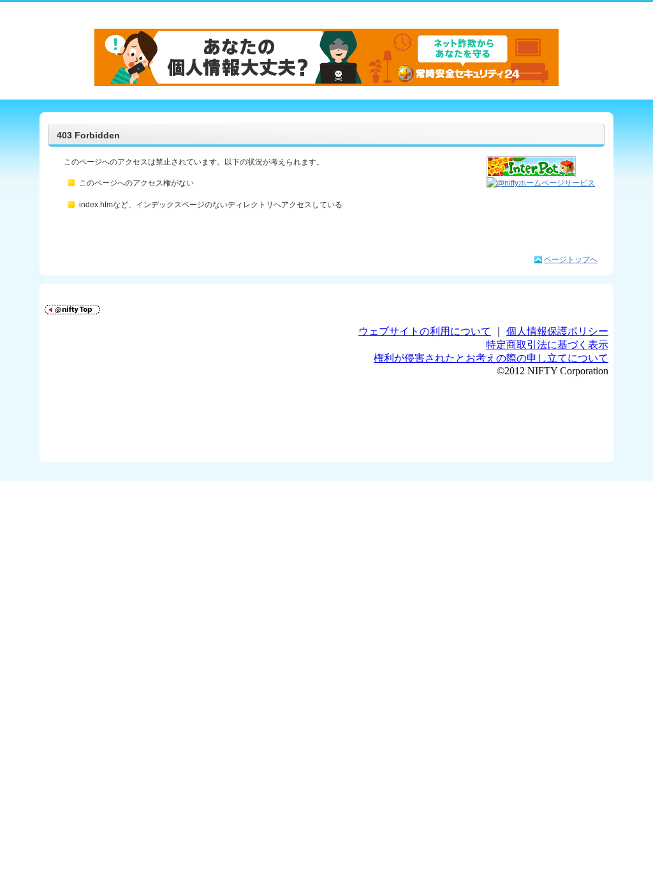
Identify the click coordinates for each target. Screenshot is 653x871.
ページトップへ (571, 259)
